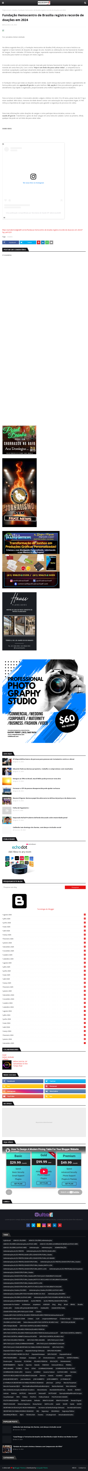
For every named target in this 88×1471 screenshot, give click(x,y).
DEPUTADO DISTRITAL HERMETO (71, 1333)
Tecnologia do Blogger (45, 909)
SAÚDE (79, 1404)
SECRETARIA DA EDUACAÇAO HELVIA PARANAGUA (19, 1408)
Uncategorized (51, 1415)
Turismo (40, 1415)
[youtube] (22, 1096)
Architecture (26, 1304)
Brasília (80, 1304)
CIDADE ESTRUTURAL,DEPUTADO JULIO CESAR (18, 1312)
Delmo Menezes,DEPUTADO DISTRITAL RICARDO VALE (40, 1322)
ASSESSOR (46, 1304)
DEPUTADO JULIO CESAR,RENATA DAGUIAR (50, 1344)
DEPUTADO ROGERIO (54, 1351)
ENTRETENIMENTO (9, 1365)
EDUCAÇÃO (54, 1361)
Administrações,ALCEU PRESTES (13, 1251)
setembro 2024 (44, 1007)
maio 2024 (44, 1023)
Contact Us (82, 1468)
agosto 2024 (44, 1011)
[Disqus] (44, 337)
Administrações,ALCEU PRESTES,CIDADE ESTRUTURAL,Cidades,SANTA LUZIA (27, 1265)
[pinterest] (65, 1086)
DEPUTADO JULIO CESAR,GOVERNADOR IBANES (18, 1344)
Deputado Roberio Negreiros (13, 1351)
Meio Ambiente (71, 1386)
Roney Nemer (37, 1404)
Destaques (32, 1358)
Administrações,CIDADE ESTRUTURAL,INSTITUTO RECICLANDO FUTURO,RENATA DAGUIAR (32, 1287)
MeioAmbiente (42, 1390)
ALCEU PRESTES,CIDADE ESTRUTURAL (55, 1301)
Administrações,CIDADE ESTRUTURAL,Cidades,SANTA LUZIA (22, 1283)
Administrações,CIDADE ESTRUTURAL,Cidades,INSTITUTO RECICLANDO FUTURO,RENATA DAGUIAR (35, 1280)
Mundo (70, 1390)
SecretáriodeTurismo (74, 1408)
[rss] (22, 1086)
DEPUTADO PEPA (57, 1347)
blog (53, 1304)
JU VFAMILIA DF (65, 1379)
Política (25, 1397)
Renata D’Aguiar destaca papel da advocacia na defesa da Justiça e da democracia (44, 798)
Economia (18, 1361)
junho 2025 (44, 971)
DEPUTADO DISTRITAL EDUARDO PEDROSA (34, 1326)
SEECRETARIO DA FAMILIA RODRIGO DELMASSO (18, 1411)
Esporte (20, 1365)
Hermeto (73, 1372)
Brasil (66, 1304)
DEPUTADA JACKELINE (68, 1322)
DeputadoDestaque (38, 1354)
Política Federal (44, 1397)
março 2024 (44, 1031)
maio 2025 (44, 975)
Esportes (29, 1365)
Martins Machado (57, 1386)
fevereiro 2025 (44, 987)
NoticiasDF (42, 1393)
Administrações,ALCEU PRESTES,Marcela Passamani (65, 1269)
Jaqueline (68, 1376)
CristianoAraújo (78, 1319)
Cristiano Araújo (65, 1319)
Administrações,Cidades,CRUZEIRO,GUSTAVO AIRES (46, 1290)
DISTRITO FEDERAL (73, 1358)
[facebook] (22, 1081)
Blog (59, 1304)
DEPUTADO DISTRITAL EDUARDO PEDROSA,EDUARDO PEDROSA (23, 1329)
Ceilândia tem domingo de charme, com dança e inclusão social (37, 827)
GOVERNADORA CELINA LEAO (65, 1368)
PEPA (18, 1397)
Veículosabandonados (66, 1415)
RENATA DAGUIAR (9, 1404)
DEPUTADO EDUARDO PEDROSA (13, 1340)
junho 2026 (44, 923)
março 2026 (44, 935)
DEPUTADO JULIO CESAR (55, 1340)
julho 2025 (44, 967)
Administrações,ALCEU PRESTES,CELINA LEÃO (41, 1251)
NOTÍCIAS (22, 1393)
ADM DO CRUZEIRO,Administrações (40, 1240)
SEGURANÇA (55, 1411)
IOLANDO (59, 1376)
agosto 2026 (44, 915)
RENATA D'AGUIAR (62, 1400)
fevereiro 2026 (44, 939)
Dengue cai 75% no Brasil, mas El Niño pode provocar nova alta (37, 779)
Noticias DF (32, 1393)
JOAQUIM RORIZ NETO (10, 1379)
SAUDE (65, 1404)
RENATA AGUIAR (48, 1400)
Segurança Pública (68, 1411)
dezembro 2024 (44, 995)
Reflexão (37, 1400)
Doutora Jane (7, 1361)
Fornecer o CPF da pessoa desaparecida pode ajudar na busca (36, 788)
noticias (5, 1393)
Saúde (72, 1404)
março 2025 (44, 983)
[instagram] (22, 1091)
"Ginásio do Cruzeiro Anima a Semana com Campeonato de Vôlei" (38, 1446)
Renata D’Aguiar (76, 1400)
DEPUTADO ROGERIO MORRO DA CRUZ (16, 1354)
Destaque (23, 1358)
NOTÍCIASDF (52, 1393)
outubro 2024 (44, 1003)
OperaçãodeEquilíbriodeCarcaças (70, 1393)
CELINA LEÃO (7, 1308)
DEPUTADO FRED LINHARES (36, 1340)
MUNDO (78, 1390)
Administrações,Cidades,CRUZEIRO (14, 1290)
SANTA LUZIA (49, 1404)
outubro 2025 (44, 955)
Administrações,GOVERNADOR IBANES (15, 1301)
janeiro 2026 (44, 943)
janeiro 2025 (44, 991)
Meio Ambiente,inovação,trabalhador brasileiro (18, 1390)
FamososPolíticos (57, 1365)
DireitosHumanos (49, 1358)
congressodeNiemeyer (49, 1319)
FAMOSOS (45, 1365)
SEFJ (37, 1411)
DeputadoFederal (65, 1354)
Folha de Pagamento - (21, 808)
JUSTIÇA (58, 1383)
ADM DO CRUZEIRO (19, 1240)
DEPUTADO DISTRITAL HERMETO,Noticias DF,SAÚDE (20, 1336)
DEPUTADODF (52, 1354)
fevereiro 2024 (44, 1035)
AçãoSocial (7, 1240)
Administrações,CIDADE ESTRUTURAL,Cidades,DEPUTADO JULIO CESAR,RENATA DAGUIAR (32, 1276)
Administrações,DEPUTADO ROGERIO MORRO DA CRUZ (52, 1297)
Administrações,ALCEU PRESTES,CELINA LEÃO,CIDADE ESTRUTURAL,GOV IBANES (29, 1258)
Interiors (42, 1376)
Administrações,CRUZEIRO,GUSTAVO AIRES (17, 1297)
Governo (28, 1372)
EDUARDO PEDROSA (40, 1361)
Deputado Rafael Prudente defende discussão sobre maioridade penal (40, 818)
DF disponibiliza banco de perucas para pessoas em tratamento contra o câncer (43, 759)
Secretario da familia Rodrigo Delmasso (51, 1408)
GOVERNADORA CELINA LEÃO (12, 1372)
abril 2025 (44, 979)
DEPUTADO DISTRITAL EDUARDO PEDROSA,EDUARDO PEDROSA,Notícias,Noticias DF (30, 1333)
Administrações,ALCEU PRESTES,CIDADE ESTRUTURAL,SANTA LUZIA (25, 1269)
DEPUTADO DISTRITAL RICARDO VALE (51, 1336)
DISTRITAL (61, 1358)
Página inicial (6, 10)
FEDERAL (69, 1365)
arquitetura (36, 1304)
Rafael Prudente (26, 1400)
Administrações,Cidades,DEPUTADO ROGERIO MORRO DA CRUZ (24, 1294)
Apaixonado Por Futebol (11, 1304)
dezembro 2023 (44, 1043)
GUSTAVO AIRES (62, 1372)
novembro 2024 (44, 999)
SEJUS (21, 1415)
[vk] (65, 1091)
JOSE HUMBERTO (38, 1379)
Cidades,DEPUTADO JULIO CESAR (14, 1319)
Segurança (45, 1411)
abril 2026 (44, 931)
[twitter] (65, 1081)
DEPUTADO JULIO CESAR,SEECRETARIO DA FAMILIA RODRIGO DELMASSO (26, 1347)
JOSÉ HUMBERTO (52, 1379)
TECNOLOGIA (30, 1415)
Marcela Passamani (70, 1383)
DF (39, 1358)
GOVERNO (37, 1372)
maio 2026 (44, 927)
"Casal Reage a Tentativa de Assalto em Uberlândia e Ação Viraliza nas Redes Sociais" (45, 1437)
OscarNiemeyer (8, 1397)
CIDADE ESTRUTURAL (58, 1308)
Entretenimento (66, 1361)
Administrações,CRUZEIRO (56, 1294)
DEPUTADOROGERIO (10, 1358)
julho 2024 (44, 1015)
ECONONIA (27, 1361)
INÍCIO (74, 1468)
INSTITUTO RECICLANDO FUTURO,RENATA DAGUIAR (20, 1376)
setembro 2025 (44, 959)
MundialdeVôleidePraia (57, 1390)
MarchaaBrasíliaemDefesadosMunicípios (36, 1386)
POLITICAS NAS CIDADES (59, 1397)
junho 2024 (44, 1019)
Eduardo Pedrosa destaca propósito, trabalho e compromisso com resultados (43, 769)
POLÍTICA (33, 1397)
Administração (34, 1248)
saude (58, 1404)
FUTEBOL (19, 1368)
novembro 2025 (44, 951)
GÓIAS (34, 1368)
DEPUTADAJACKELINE (10, 1326)
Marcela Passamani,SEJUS (11, 1386)
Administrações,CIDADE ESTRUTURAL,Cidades (18, 1272)
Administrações (47, 1248)
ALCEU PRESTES (36, 1301)
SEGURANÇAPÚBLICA (10, 1415)
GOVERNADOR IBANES (45, 1368)
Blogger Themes (20, 1468)
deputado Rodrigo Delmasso (34, 1351)
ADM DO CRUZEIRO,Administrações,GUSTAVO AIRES (20, 1244)
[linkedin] (54, 1225)
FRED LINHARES (8, 1368)
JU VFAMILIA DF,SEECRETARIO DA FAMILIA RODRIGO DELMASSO (23, 1383)
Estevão (37, 1365)
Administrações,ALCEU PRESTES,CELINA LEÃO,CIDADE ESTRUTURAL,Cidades (27, 1255)
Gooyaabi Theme (42, 1468)
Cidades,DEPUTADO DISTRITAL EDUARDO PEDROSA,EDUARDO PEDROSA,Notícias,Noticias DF (33, 1315)
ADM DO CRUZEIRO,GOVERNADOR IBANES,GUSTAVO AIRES (59, 1244)
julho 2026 (44, 919)
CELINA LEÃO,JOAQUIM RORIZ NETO (26, 1308)
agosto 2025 (44, 963)
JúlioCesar (49, 1383)
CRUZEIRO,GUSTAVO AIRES (12, 1322)
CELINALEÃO (45, 1308)
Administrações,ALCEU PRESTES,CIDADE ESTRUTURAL (20, 1262)
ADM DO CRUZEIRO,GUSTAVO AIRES (15, 1248)
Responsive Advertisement (44, 1122)
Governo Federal (48, 1372)
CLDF (37, 1319)
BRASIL (73, 1304)
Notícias (14, 1393)
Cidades (14, 10)
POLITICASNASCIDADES (10, 1400)
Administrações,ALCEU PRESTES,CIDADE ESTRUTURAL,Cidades (60, 1262)
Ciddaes (30, 1319)
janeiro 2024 (44, 1039)
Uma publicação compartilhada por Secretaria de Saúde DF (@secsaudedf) (33, 213)
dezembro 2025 (44, 947)
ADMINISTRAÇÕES (60, 1248)
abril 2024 (44, 1027)
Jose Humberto (26, 1379)
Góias (27, 1368)
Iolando (50, 1376)
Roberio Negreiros (24, 1404)
